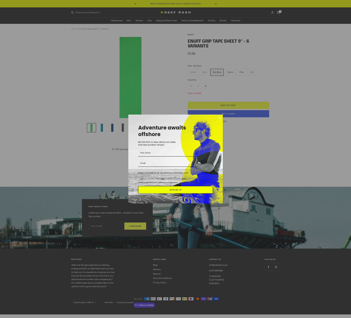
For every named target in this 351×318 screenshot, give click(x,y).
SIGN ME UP (175, 189)
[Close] (219, 118)
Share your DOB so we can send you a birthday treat (163, 172)
